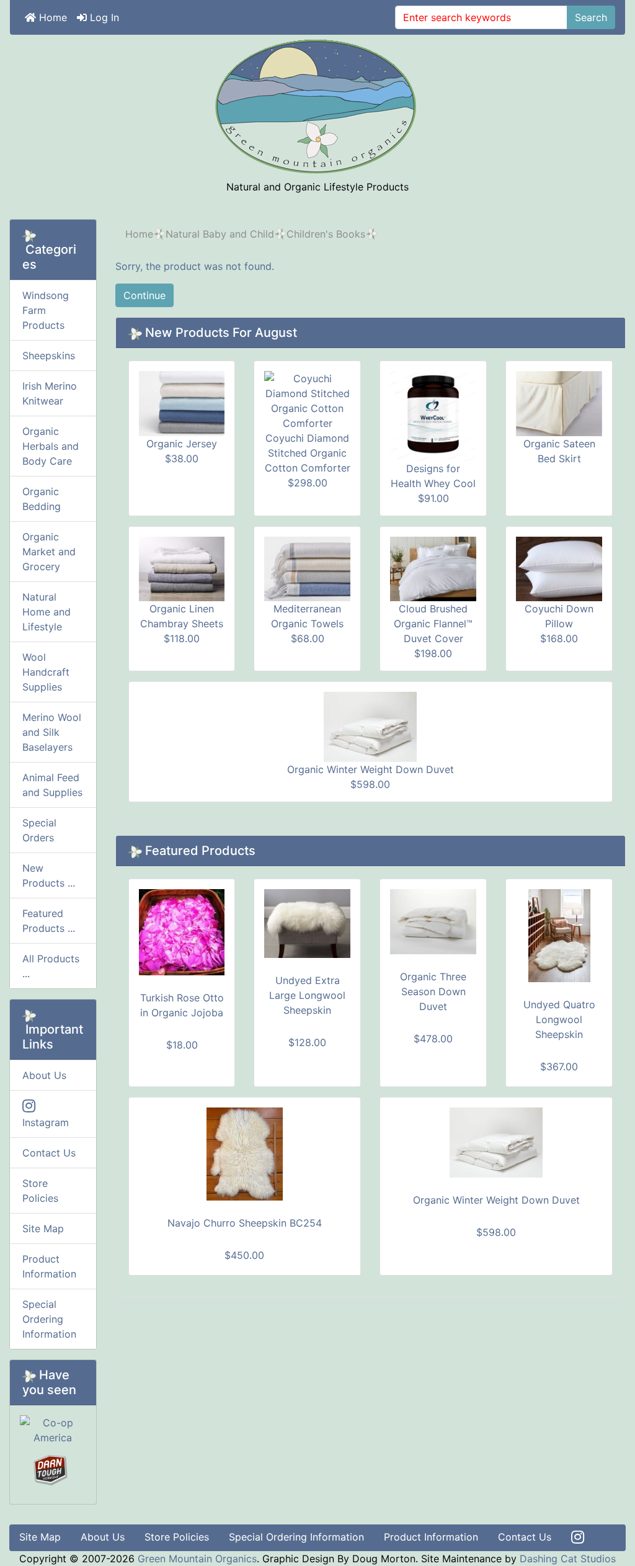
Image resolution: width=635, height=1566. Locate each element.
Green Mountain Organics (197, 1558)
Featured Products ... (48, 920)
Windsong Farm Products (45, 310)
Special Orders (39, 830)
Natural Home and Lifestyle (46, 612)
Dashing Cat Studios (568, 1558)
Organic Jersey (181, 443)
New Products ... (48, 875)
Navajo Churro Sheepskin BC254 (244, 1223)
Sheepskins (48, 355)
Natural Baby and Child (220, 234)
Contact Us (49, 1153)
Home (51, 17)
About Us (44, 1075)
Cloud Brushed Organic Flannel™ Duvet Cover (433, 623)
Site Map (43, 1228)
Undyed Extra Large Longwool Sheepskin (307, 995)
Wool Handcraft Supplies (45, 672)
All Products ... (50, 966)
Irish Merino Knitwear (49, 393)
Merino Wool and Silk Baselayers (51, 732)
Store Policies (40, 1190)
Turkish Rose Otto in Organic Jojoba (182, 1005)
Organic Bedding (41, 498)
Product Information (49, 1266)
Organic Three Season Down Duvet (433, 991)
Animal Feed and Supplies (52, 785)
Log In (103, 17)
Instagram (45, 1122)
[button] (597, 1529)
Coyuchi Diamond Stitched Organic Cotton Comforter (307, 453)
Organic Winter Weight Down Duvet (370, 769)
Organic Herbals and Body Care (50, 446)
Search (591, 17)
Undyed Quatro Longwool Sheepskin (559, 1019)
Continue (144, 295)
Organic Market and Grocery (49, 551)
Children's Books (325, 234)
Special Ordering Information (49, 1319)
